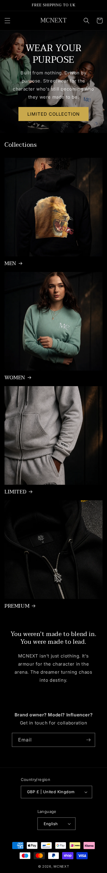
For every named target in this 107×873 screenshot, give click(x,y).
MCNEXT (61, 866)
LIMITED (15, 492)
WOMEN (14, 377)
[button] (7, 20)
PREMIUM (16, 606)
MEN (10, 263)
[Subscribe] (88, 740)
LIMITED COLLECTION (53, 114)
